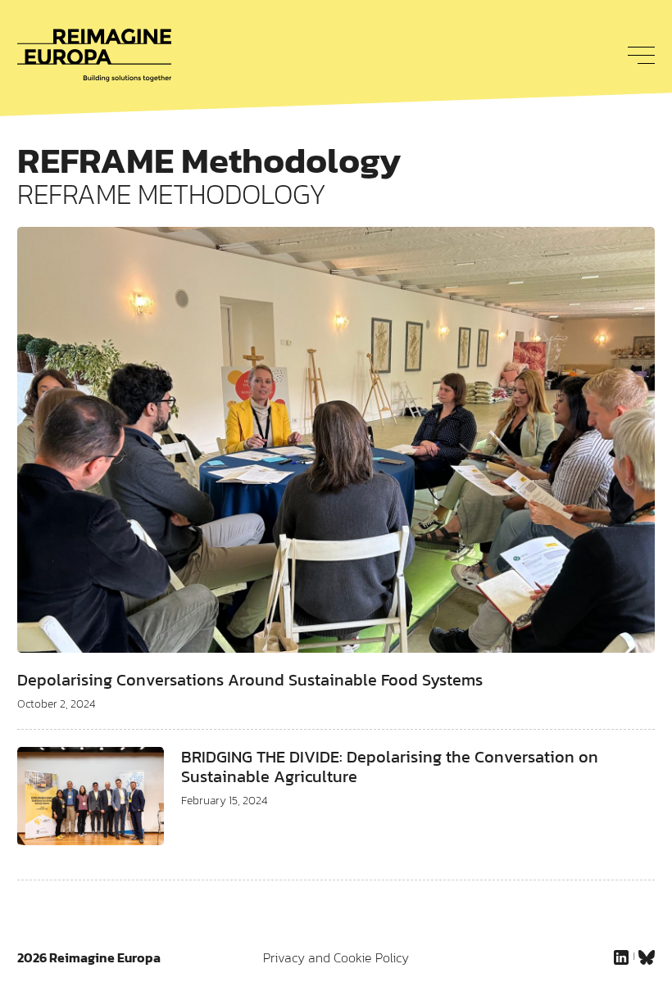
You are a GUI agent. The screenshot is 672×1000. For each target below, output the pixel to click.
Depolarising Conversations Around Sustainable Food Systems (250, 679)
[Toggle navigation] (637, 55)
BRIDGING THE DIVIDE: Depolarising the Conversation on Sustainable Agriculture (389, 766)
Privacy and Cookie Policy (336, 957)
